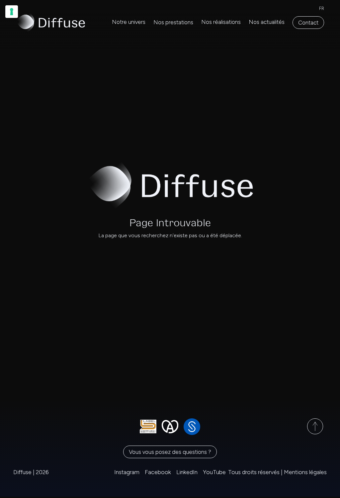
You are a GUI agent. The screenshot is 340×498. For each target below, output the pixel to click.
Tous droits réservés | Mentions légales (277, 472)
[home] (50, 22)
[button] (173, 22)
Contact (308, 22)
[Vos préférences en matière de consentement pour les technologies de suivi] (11, 11)
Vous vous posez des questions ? (170, 452)
